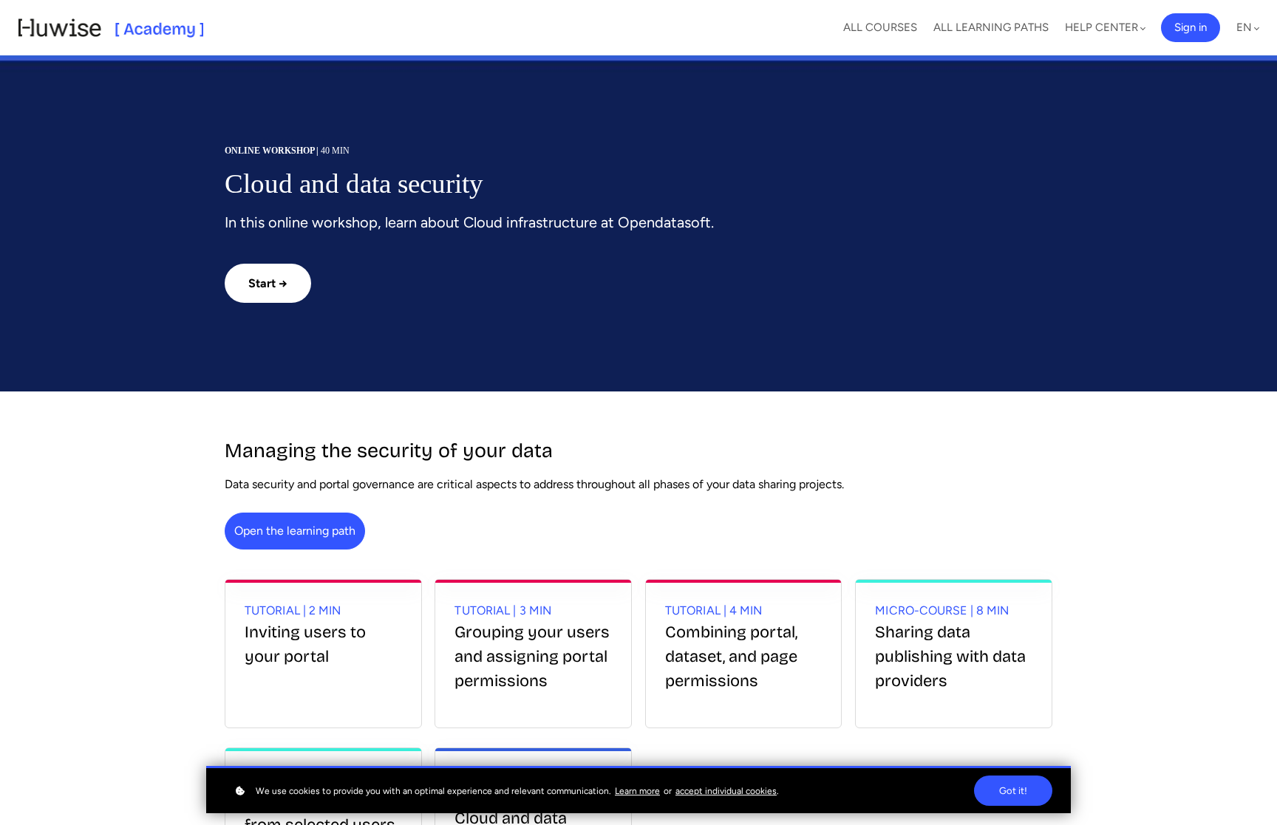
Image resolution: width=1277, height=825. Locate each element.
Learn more (637, 791)
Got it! (1013, 790)
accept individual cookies (726, 791)
